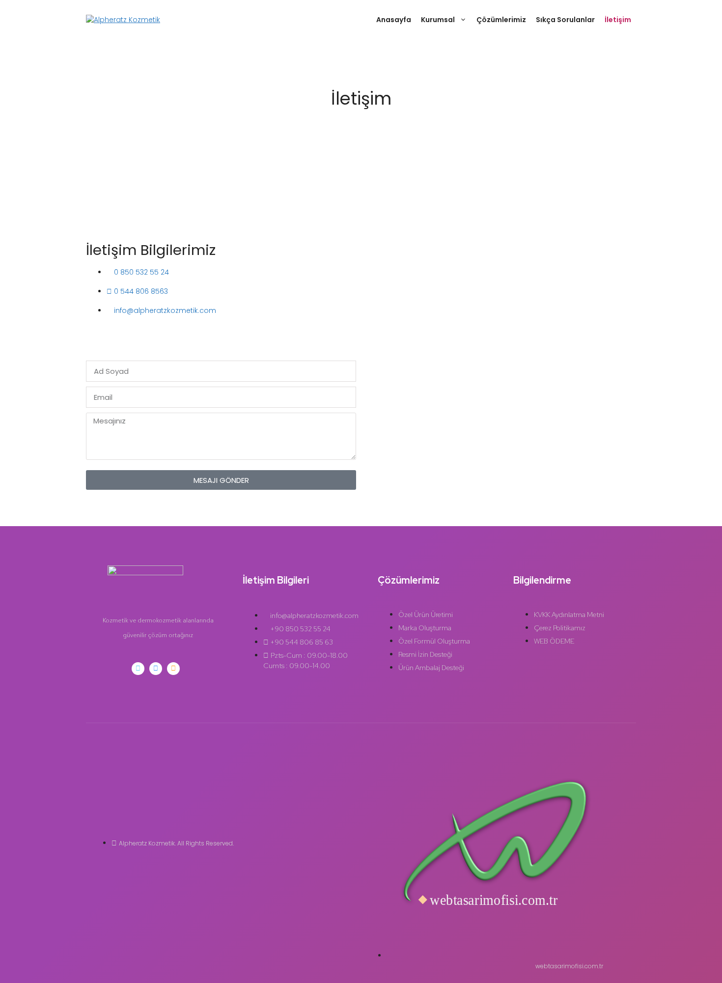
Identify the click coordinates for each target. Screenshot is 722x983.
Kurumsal (438, 20)
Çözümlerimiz (501, 20)
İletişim (618, 20)
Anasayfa (393, 20)
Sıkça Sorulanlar (565, 20)
